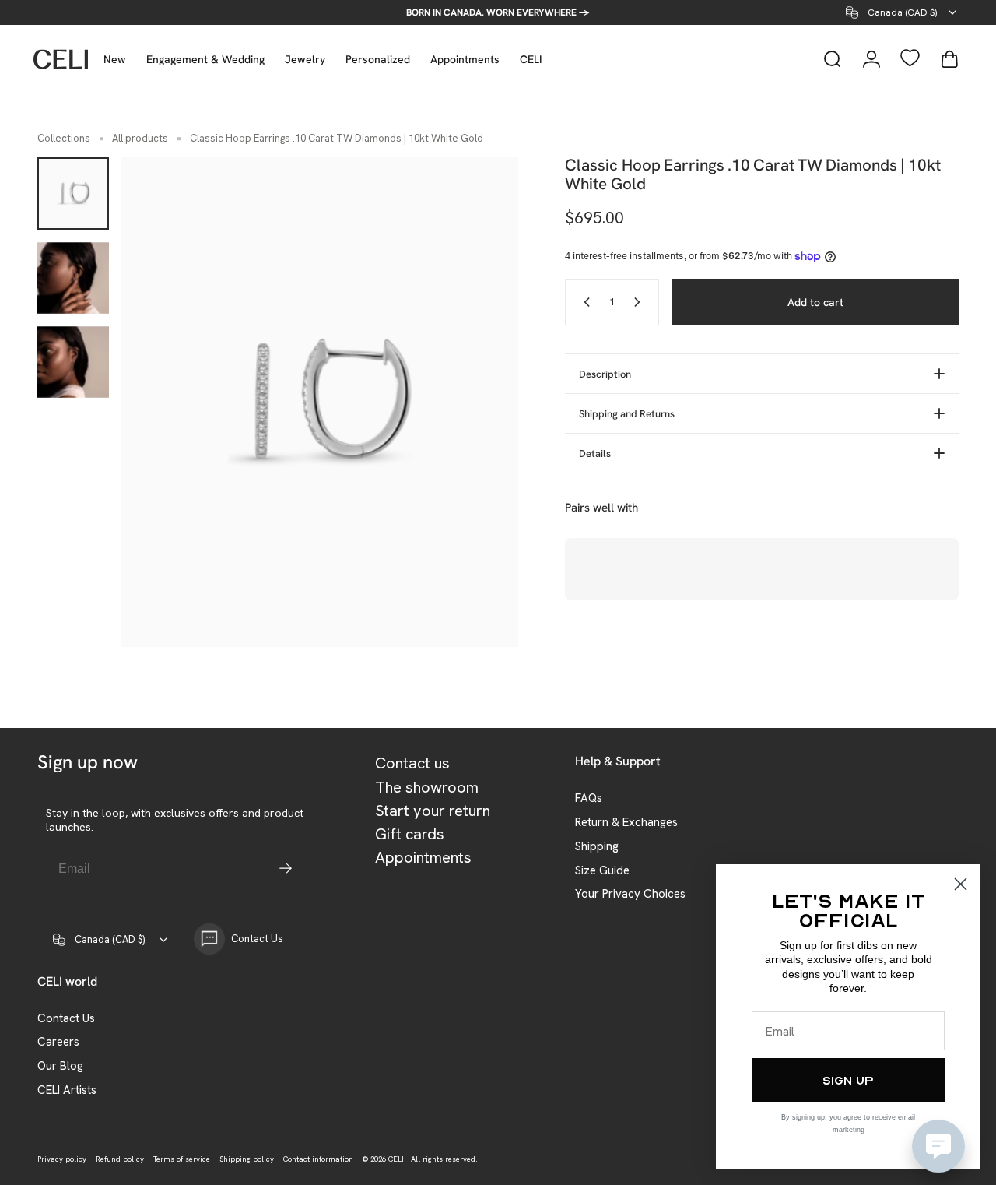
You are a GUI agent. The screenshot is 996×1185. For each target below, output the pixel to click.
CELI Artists (66, 1090)
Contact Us (66, 1018)
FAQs (588, 798)
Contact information (318, 1159)
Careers (58, 1042)
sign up (848, 1080)
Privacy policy (61, 1159)
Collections (63, 138)
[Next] (478, 402)
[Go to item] (73, 193)
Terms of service (181, 1159)
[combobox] (902, 12)
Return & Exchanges (626, 822)
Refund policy (120, 1159)
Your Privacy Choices (630, 894)
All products (140, 138)
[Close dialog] (960, 884)
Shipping (597, 846)
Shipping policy (246, 1159)
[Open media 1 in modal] (319, 402)
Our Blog (60, 1066)
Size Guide (602, 870)
